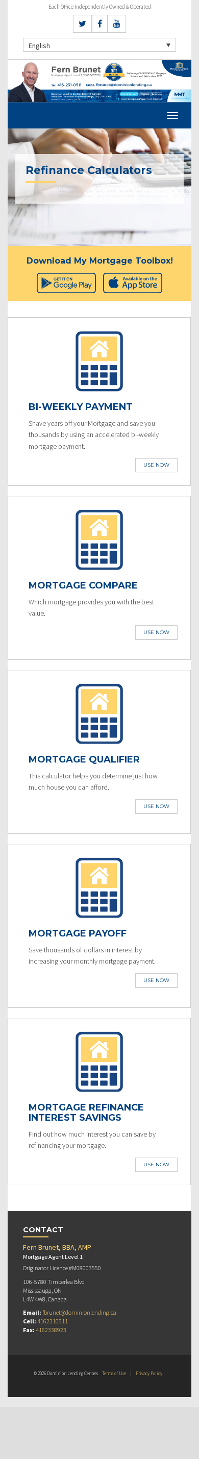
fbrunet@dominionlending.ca (79, 1312)
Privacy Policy (149, 1373)
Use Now (156, 465)
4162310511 (52, 1321)
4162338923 (51, 1330)
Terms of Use (114, 1373)
